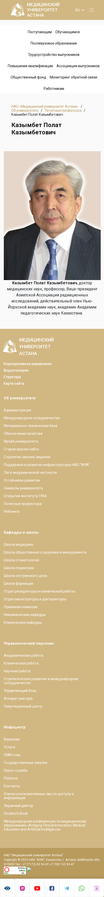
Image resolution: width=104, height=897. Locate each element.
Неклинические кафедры (25, 615)
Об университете (24, 110)
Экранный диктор (18, 806)
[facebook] (52, 888)
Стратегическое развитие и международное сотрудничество (41, 681)
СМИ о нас (12, 755)
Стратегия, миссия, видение (27, 457)
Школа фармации (18, 583)
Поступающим (40, 32)
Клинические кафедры (23, 622)
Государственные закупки (25, 763)
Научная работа (17, 671)
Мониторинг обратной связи (73, 77)
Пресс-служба (15, 770)
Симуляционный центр (23, 706)
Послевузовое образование (54, 43)
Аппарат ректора (18, 698)
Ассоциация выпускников (78, 66)
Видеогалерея (16, 370)
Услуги (9, 747)
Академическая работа (23, 655)
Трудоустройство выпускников (54, 55)
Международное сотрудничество (32, 418)
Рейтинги (11, 512)
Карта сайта (14, 383)
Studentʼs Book (16, 813)
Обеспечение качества (23, 434)
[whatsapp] (81, 888)
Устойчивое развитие (22, 480)
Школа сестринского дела (25, 576)
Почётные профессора (63, 110)
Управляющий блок (20, 691)
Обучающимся (67, 32)
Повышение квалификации (30, 66)
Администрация (17, 410)
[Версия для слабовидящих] (7, 888)
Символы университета (23, 488)
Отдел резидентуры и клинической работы (39, 591)
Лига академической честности (30, 473)
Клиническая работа (21, 663)
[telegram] (67, 888)
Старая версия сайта (21, 449)
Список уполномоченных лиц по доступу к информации (39, 796)
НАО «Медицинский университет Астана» (44, 106)
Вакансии (12, 739)
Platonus (11, 778)
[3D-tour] (96, 888)
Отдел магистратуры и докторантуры (35, 599)
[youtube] (37, 888)
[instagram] (22, 888)
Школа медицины (18, 544)
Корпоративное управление (27, 364)
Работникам (54, 89)
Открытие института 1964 (25, 496)
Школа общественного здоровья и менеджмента (45, 552)
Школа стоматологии (21, 560)
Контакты (12, 786)
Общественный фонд (28, 77)
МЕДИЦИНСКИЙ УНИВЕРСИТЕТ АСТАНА (43, 10)
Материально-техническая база (30, 426)
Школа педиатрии (19, 568)
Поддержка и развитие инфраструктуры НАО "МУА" (47, 465)
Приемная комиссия (20, 607)
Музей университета (21, 441)
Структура (12, 377)
